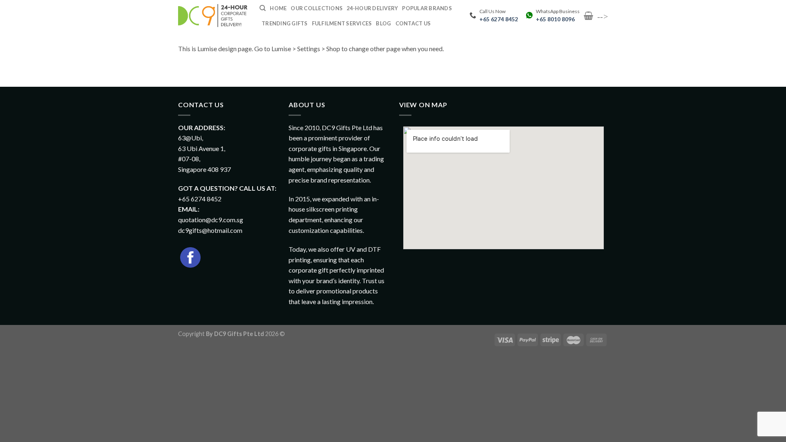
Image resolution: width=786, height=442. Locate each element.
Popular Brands (427, 8)
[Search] (263, 8)
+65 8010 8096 (555, 19)
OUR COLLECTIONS (317, 8)
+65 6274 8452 (498, 19)
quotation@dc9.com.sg (210, 219)
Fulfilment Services (342, 23)
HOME (278, 8)
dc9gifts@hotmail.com (210, 230)
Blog (383, 23)
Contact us (413, 23)
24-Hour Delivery (372, 8)
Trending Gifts (285, 23)
